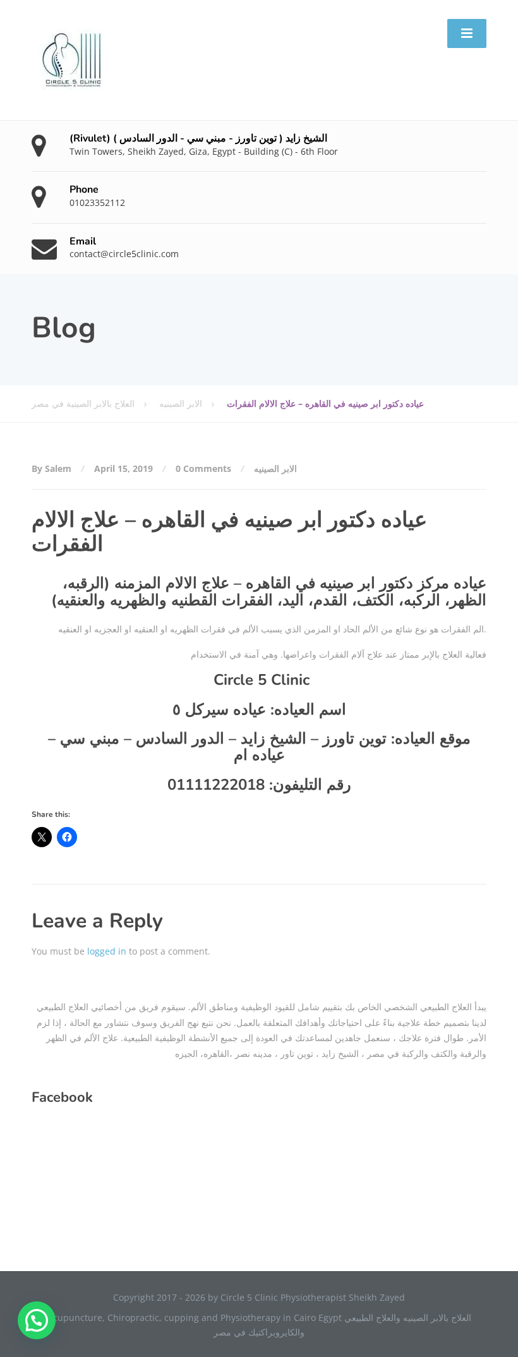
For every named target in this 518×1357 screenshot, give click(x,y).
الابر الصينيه (275, 468)
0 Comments (203, 468)
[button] (37, 1320)
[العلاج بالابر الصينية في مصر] (73, 59)
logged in (106, 951)
